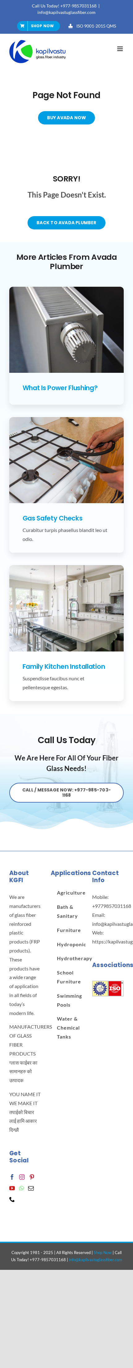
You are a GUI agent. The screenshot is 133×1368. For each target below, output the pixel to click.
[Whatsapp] (21, 1188)
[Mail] (31, 1188)
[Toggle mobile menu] (120, 49)
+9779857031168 (111, 906)
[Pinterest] (32, 1177)
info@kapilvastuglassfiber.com (66, 12)
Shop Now (103, 1252)
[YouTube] (12, 1188)
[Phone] (12, 1199)
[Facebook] (12, 1177)
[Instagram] (22, 1177)
